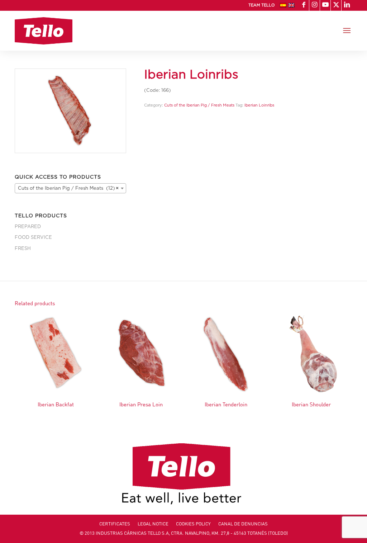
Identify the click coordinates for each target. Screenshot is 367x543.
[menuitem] (260, 5)
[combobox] (70, 188)
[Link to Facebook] (304, 5)
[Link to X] (336, 5)
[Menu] (346, 31)
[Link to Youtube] (325, 5)
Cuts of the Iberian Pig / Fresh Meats (199, 105)
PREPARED (28, 227)
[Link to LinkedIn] (347, 5)
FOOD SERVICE (33, 237)
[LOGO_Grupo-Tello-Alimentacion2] (43, 31)
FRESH (23, 248)
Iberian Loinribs (259, 105)
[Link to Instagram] (314, 5)
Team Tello (261, 5)
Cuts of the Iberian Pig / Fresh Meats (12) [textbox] (68, 188)
